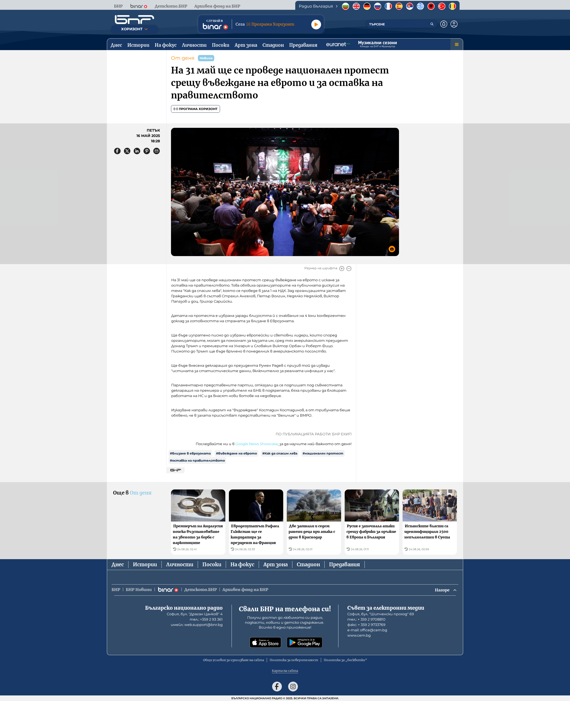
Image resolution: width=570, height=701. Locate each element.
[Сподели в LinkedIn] (136, 151)
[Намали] (349, 268)
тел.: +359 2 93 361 (206, 619)
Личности (179, 564)
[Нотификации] (444, 24)
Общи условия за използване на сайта (233, 660)
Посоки (211, 564)
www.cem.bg (359, 635)
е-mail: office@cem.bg (367, 630)
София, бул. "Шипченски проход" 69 (380, 614)
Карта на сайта (285, 671)
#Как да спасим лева (279, 453)
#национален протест (323, 453)
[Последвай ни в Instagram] (293, 686)
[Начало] (134, 19)
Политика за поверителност (294, 660)
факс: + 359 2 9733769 (366, 625)
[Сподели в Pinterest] (146, 151)
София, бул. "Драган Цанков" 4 (195, 614)
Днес (118, 564)
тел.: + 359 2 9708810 (366, 619)
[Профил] (454, 24)
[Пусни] (316, 24)
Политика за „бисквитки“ (345, 660)
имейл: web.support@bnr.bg (197, 625)
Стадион (308, 564)
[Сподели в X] (127, 151)
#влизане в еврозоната (190, 453)
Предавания (344, 564)
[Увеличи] (341, 268)
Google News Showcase (256, 444)
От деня (182, 58)
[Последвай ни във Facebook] (277, 686)
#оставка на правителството (197, 461)
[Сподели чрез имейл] (156, 151)
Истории (145, 564)
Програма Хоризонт (198, 109)
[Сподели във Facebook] (117, 151)
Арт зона (275, 564)
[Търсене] (432, 24)
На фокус (242, 564)
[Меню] (456, 44)
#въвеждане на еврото (236, 453)
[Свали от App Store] (265, 642)
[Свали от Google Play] (304, 642)
